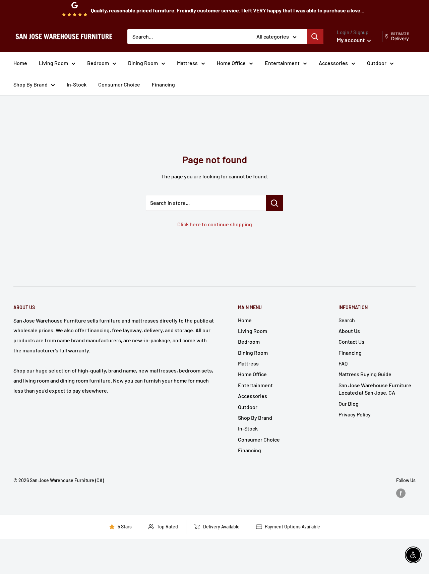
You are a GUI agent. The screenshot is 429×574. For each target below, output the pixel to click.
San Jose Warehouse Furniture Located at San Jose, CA (375, 389)
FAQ (343, 363)
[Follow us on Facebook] (401, 493)
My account (351, 40)
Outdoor (376, 63)
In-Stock (76, 84)
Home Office (231, 63)
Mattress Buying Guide (365, 374)
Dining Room (143, 63)
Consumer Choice (119, 84)
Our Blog (349, 403)
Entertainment (282, 63)
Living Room (53, 63)
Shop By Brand (30, 84)
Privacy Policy (355, 414)
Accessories (333, 63)
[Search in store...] (274, 203)
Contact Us (351, 341)
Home (20, 63)
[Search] (315, 36)
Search (347, 320)
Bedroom (98, 63)
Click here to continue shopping (214, 224)
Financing (163, 84)
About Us (349, 331)
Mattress (187, 63)
